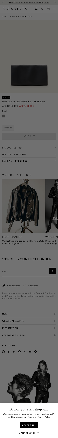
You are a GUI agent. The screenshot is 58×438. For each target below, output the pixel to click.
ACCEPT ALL (29, 425)
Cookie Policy (44, 417)
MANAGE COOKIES (29, 433)
